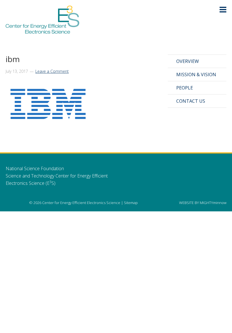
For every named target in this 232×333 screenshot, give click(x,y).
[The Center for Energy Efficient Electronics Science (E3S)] (42, 30)
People (184, 88)
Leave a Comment (52, 71)
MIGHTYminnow (213, 202)
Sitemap (131, 202)
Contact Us (190, 101)
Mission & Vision (196, 74)
